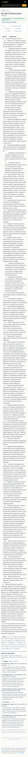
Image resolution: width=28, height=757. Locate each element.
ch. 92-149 (6, 638)
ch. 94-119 (15, 638)
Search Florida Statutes (16, 738)
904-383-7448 (21, 752)
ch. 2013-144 (21, 644)
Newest (10, 661)
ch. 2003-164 (17, 640)
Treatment (15, 661)
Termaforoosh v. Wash (6, 657)
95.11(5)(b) (9, 235)
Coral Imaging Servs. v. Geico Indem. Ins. (13, 674)
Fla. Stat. (3, 10)
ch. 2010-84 (19, 642)
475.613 (6, 297)
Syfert (4, 2)
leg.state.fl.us (7, 28)
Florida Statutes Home (5, 738)
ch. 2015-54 (5, 646)
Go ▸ (24, 5)
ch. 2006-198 (10, 642)
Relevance (6, 661)
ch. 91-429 (21, 636)
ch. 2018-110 (23, 646)
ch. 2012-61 (4, 644)
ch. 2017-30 (13, 646)
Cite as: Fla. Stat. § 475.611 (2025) (9, 22)
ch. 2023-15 (7, 648)
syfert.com (18, 739)
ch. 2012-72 (12, 644)
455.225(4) (5, 627)
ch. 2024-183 (16, 648)
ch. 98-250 (8, 640)
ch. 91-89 (14, 636)
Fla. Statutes (17, 28)
